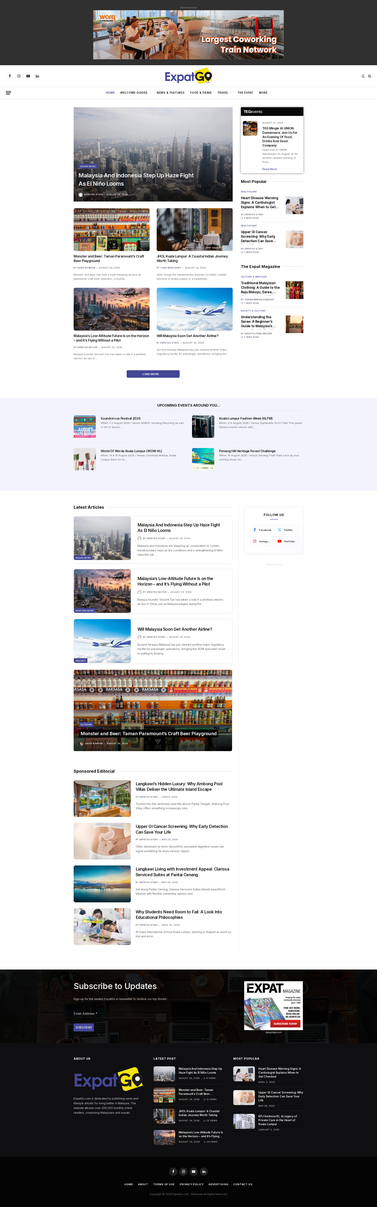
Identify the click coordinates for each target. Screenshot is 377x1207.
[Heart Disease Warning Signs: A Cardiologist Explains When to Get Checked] (294, 205)
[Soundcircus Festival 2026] (85, 426)
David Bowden (86, 268)
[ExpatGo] (188, 76)
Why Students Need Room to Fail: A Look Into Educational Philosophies (179, 914)
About (143, 1184)
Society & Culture (253, 311)
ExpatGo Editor (87, 347)
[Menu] (8, 92)
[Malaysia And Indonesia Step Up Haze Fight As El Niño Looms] (153, 154)
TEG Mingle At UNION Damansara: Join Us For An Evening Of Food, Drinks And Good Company (279, 136)
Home (110, 92)
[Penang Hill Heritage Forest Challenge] (203, 459)
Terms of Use (164, 1184)
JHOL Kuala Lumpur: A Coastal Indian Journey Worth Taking (192, 258)
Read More (269, 169)
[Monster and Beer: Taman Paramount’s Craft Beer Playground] (112, 229)
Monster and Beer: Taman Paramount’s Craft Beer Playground (109, 258)
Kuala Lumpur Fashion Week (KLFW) (246, 418)
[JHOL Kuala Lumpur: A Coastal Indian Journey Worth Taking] (195, 229)
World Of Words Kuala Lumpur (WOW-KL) (131, 451)
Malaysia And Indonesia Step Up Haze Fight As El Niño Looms (136, 179)
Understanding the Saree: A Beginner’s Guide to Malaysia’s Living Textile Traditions (260, 321)
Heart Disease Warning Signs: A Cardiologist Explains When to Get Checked (259, 202)
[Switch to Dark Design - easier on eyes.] (363, 76)
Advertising (218, 1184)
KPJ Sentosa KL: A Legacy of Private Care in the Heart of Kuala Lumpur (277, 1120)
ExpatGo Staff (93, 194)
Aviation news (84, 610)
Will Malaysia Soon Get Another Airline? (188, 336)
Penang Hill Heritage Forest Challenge (247, 451)
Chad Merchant (170, 268)
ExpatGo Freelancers (258, 333)
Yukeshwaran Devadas (259, 299)
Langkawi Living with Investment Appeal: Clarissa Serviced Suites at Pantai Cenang (182, 872)
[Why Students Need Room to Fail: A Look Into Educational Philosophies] (102, 926)
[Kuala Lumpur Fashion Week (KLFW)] (203, 426)
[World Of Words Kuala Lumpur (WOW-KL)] (85, 459)
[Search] (369, 76)
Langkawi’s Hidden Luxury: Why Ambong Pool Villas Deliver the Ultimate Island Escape (179, 786)
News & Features (171, 92)
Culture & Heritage (254, 277)
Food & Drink (201, 92)
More (263, 92)
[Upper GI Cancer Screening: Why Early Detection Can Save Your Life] (294, 239)
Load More (151, 374)
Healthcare (249, 192)
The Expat (245, 92)
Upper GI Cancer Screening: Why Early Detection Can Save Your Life (258, 236)
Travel (223, 92)
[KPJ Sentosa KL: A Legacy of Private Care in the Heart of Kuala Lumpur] (244, 1121)
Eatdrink (86, 724)
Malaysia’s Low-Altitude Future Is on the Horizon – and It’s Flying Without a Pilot (111, 338)
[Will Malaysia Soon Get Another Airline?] (195, 309)
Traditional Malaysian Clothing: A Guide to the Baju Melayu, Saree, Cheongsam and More (260, 287)
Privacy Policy (192, 1184)
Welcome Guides (134, 92)
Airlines (80, 660)
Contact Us (243, 1184)
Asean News (88, 166)
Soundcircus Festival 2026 (120, 418)
